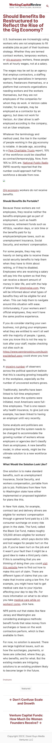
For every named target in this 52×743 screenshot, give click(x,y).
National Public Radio (35, 162)
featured (26, 688)
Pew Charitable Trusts (21, 150)
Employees (7, 680)
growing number (15, 366)
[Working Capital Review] (25, 6)
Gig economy (11, 190)
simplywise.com (29, 287)
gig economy (14, 59)
